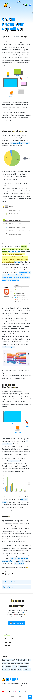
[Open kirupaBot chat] (30, 697)
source (11, 252)
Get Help (6, 649)
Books (13, 669)
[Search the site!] (30, 5)
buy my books (15, 558)
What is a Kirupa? (9, 639)
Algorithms (6, 663)
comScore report (8, 347)
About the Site (8, 642)
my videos (21, 561)
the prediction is (14, 461)
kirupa (6, 37)
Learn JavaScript (8, 660)
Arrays (14, 666)
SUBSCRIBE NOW (18, 623)
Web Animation (21, 660)
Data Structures (17, 663)
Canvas (8, 666)
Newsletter (27, 669)
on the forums (19, 564)
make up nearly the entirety (19, 143)
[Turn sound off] (23, 4)
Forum (19, 669)
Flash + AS (6, 669)
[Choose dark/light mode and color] (26, 5)
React (27, 663)
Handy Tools (7, 645)
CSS (29, 660)
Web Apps (24, 37)
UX (3, 666)
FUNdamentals (23, 666)
